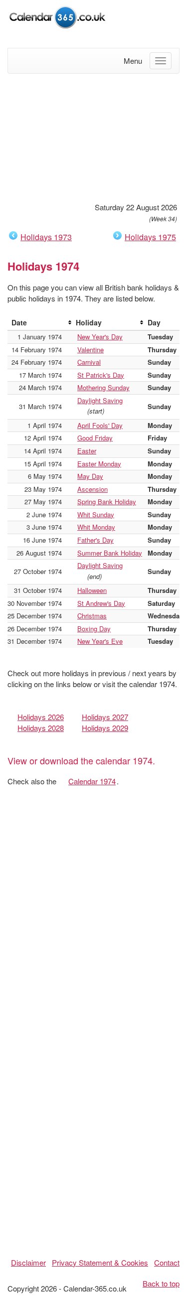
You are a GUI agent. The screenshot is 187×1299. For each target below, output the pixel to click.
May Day (90, 476)
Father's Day (95, 540)
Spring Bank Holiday (106, 501)
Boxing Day (94, 628)
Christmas (92, 615)
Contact (167, 1262)
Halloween (92, 590)
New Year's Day (100, 336)
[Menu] (161, 60)
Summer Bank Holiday (109, 553)
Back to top (161, 1283)
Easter (86, 450)
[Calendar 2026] (57, 15)
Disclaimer (28, 1262)
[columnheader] (39, 322)
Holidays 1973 (46, 237)
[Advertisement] (93, 136)
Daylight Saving (100, 400)
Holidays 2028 (40, 727)
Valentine (90, 349)
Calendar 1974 (92, 781)
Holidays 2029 (105, 727)
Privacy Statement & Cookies (100, 1262)
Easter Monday (99, 463)
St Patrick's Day (100, 375)
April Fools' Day (100, 425)
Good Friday (95, 437)
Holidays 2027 (105, 717)
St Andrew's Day (101, 603)
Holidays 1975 (150, 237)
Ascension (92, 489)
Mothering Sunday (103, 387)
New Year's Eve (100, 641)
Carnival (89, 362)
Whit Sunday (95, 514)
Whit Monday (96, 527)
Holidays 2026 (40, 717)
